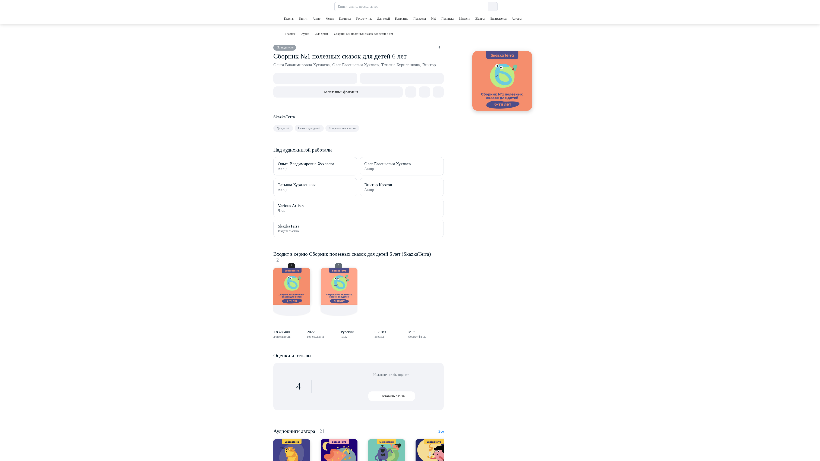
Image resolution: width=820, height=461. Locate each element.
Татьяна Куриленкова (401, 64)
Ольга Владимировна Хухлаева (302, 64)
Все (441, 431)
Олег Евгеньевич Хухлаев (356, 64)
